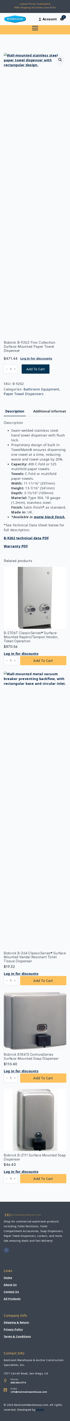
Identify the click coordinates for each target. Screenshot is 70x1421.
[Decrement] (7, 369)
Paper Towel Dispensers (23, 394)
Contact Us (11, 1291)
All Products (12, 1298)
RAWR (40, 1409)
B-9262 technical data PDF (26, 538)
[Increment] (15, 369)
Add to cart (35, 369)
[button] (60, 59)
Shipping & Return (16, 1322)
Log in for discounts (36, 358)
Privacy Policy (13, 1329)
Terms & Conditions (17, 1336)
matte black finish (49, 517)
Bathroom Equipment (41, 389)
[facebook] (6, 1250)
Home (8, 1277)
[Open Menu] (35, 28)
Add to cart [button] (43, 660)
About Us (10, 1284)
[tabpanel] (35, 485)
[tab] (15, 411)
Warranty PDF (16, 546)
